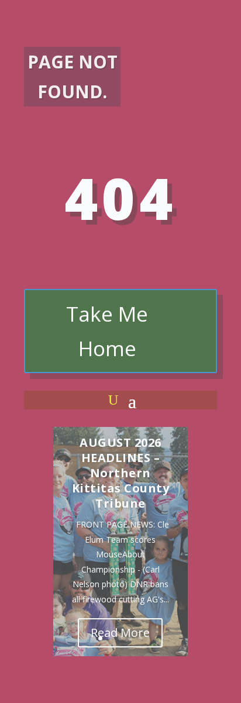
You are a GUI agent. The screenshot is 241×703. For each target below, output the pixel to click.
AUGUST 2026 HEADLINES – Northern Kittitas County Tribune (121, 473)
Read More (120, 632)
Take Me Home (107, 331)
